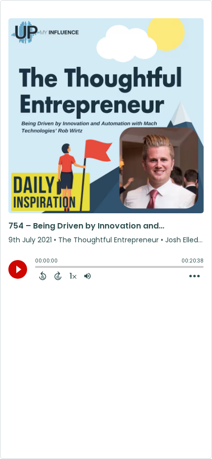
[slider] (37, 268)
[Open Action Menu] (194, 276)
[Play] (17, 269)
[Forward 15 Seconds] (58, 276)
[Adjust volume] (87, 276)
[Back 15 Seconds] (42, 276)
